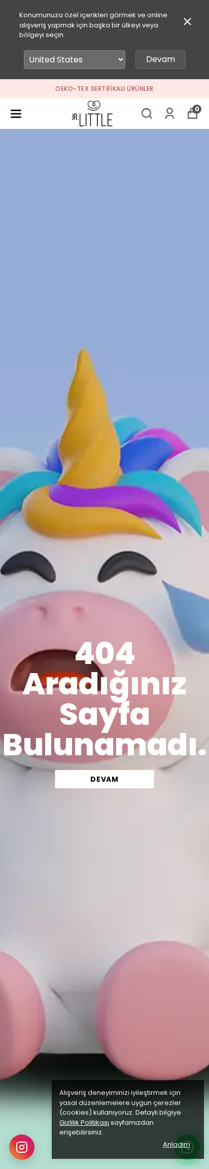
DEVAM (104, 779)
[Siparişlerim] (169, 113)
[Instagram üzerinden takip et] (21, 1147)
